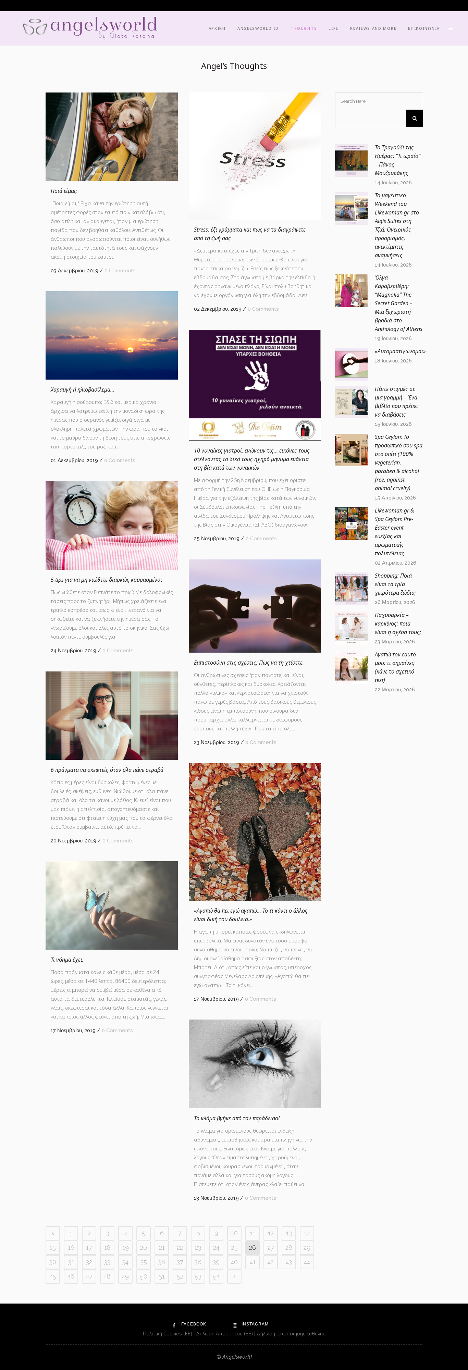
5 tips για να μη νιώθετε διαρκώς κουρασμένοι (106, 579)
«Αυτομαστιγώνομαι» (400, 351)
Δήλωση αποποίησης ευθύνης (291, 1333)
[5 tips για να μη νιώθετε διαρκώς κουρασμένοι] (112, 525)
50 (143, 1276)
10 (234, 1233)
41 (253, 1262)
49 (125, 1276)
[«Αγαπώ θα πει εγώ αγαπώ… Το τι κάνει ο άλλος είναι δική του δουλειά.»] (255, 832)
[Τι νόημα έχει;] (112, 905)
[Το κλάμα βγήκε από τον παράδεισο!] (255, 1064)
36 (161, 1262)
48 (107, 1276)
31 (71, 1262)
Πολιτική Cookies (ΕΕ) (168, 1333)
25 (234, 1247)
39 (216, 1262)
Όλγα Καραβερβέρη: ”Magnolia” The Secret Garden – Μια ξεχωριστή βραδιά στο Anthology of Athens (398, 303)
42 (271, 1262)
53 (198, 1276)
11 (252, 1233)
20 (143, 1247)
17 (89, 1247)
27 (271, 1247)
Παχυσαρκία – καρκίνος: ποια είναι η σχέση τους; (398, 623)
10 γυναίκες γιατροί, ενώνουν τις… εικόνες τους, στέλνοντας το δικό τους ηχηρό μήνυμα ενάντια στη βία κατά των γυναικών (252, 459)
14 (307, 1233)
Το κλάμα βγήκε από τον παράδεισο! (237, 1118)
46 (70, 1276)
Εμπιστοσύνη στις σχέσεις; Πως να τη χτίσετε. (249, 662)
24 (216, 1247)
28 (288, 1247)
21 (162, 1247)
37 (180, 1262)
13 (289, 1233)
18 (107, 1247)
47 (89, 1276)
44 (307, 1262)
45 (53, 1276)
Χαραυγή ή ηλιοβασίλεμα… (82, 389)
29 (307, 1247)
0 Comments (120, 271)
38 (198, 1262)
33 (107, 1262)
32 (89, 1262)
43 (289, 1262)
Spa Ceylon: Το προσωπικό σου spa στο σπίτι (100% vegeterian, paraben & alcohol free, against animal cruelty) (398, 462)
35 (143, 1262)
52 (180, 1276)
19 (125, 1247)
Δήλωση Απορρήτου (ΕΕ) (225, 1333)
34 (125, 1262)
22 (180, 1247)
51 (162, 1276)
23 (198, 1247)
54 (216, 1276)
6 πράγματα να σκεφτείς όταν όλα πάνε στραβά (107, 770)
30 (52, 1262)
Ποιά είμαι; (64, 191)
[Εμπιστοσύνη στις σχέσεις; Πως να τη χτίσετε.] (255, 606)
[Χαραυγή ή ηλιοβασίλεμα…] (112, 335)
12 (271, 1233)
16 (71, 1247)
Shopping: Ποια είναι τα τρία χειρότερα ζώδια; (395, 584)
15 (53, 1247)
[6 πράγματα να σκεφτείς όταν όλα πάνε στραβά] (112, 715)
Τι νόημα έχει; (67, 959)
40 (234, 1262)
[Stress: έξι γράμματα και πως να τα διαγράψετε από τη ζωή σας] (255, 156)
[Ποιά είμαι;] (112, 136)
